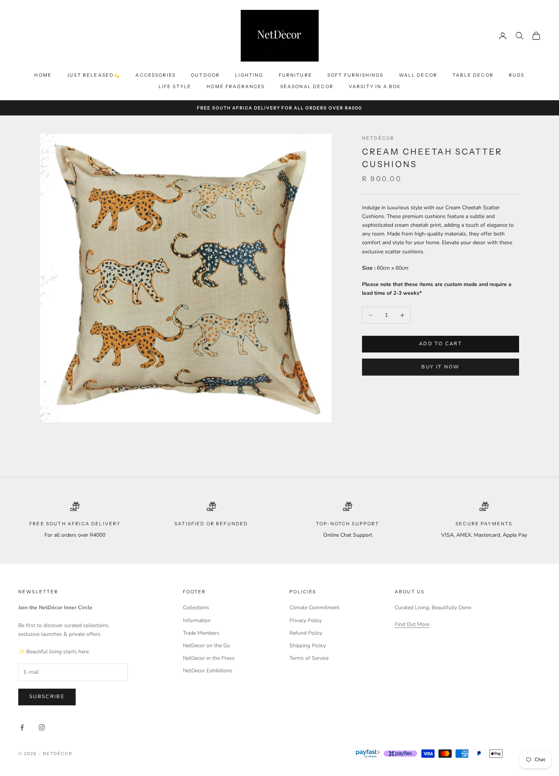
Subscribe (47, 696)
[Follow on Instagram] (42, 727)
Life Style (175, 86)
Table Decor (473, 75)
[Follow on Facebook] (22, 727)
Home (43, 75)
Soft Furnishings (355, 75)
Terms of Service (309, 658)
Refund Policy (305, 633)
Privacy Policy (305, 620)
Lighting (249, 75)
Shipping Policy (307, 645)
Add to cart (440, 344)
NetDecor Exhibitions (207, 670)
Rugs (517, 75)
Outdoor (205, 75)
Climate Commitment (314, 607)
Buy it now (440, 367)
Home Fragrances (235, 86)
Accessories (155, 75)
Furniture (295, 75)
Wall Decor (418, 75)
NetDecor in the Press (209, 658)
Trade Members (201, 633)
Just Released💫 (93, 75)
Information (197, 620)
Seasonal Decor (306, 86)
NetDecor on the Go (206, 645)
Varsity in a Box (375, 86)
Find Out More (412, 624)
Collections (196, 607)
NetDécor (378, 138)
